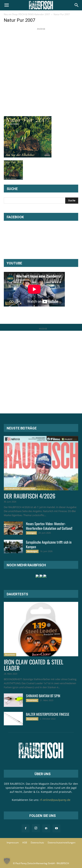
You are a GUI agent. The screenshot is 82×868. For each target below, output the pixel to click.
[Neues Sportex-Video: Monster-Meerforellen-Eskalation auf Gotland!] (13, 528)
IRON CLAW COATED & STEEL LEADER (33, 664)
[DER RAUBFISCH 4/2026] (41, 463)
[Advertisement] (41, 72)
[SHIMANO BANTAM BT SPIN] (13, 700)
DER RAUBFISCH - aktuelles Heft (20, 488)
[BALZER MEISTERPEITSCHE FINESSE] (13, 718)
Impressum (13, 842)
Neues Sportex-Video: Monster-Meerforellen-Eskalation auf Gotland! (49, 526)
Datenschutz (37, 842)
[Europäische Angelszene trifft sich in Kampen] (13, 546)
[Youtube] (56, 828)
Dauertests (10, 654)
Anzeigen (31, 532)
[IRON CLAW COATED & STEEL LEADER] (41, 629)
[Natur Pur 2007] (27, 156)
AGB (24, 842)
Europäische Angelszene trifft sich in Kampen (49, 544)
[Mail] (46, 828)
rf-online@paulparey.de (55, 800)
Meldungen (32, 551)
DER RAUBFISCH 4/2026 (29, 495)
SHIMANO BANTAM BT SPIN (43, 695)
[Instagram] (36, 828)
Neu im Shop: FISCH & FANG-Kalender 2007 (27, 14)
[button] (6, 5)
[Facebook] (25, 828)
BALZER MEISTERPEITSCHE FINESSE (47, 714)
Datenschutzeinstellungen (61, 842)
